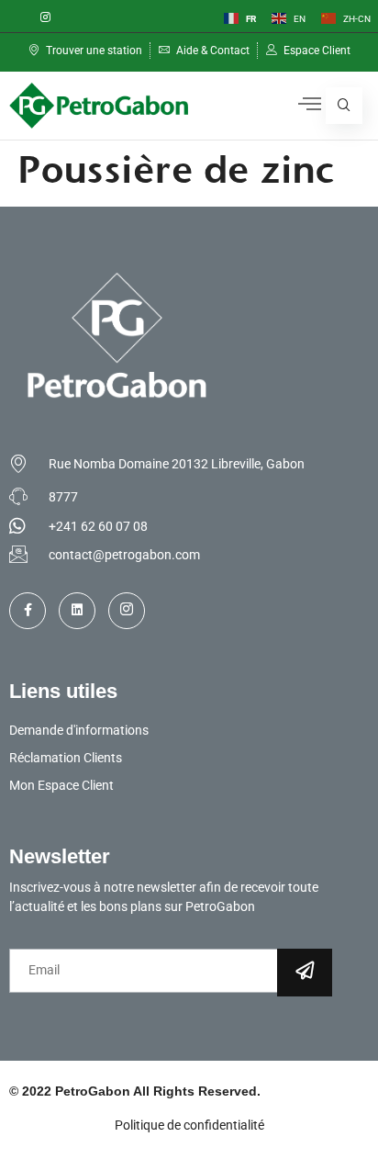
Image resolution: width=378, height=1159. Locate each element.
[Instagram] (45, 18)
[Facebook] (14, 18)
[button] (344, 105)
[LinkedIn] (76, 18)
